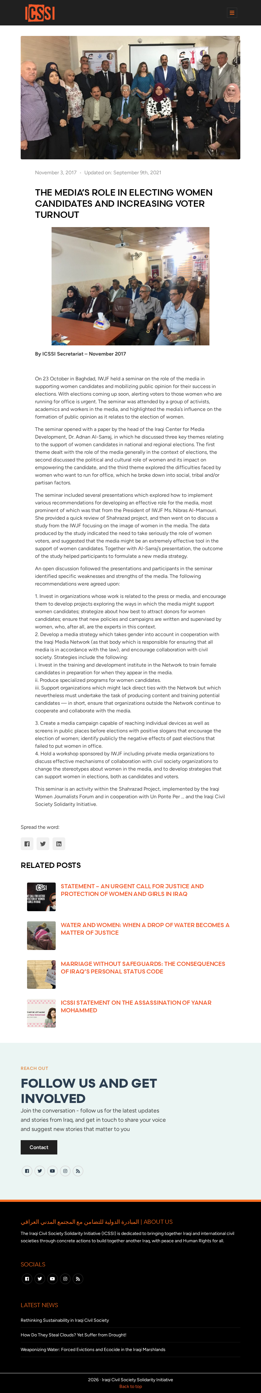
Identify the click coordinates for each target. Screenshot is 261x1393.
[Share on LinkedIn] (59, 843)
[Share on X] (43, 843)
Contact (39, 1147)
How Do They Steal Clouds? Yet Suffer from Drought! (73, 1335)
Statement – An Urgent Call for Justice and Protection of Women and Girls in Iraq (132, 890)
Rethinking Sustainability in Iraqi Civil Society (65, 1320)
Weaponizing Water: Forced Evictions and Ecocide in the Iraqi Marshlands (93, 1349)
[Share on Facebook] (27, 843)
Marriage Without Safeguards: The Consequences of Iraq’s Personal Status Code (143, 967)
